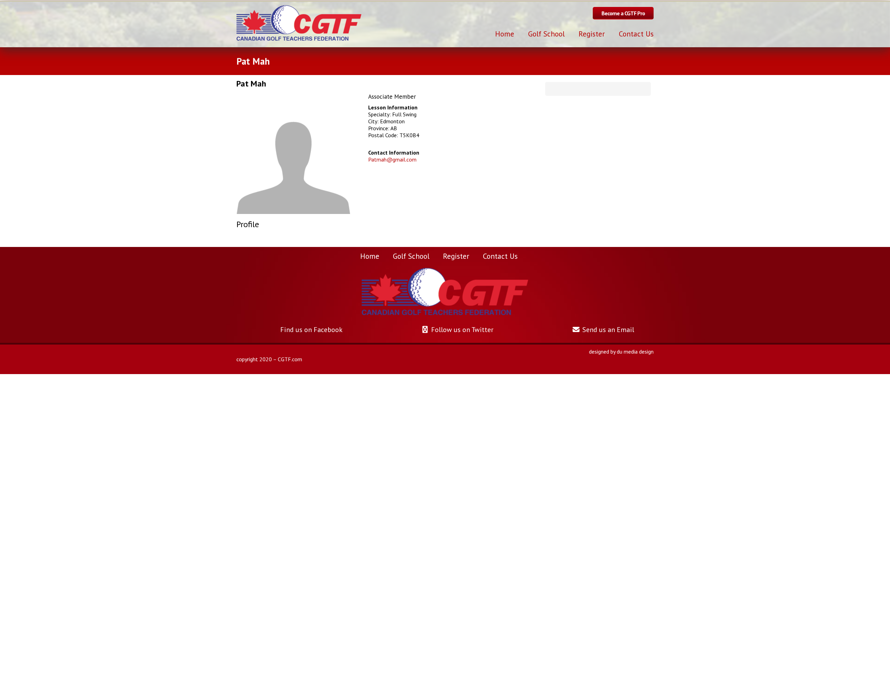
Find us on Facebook (310, 329)
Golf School (411, 256)
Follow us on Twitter (461, 329)
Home (369, 256)
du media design (635, 351)
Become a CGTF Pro (623, 13)
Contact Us (500, 256)
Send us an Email (607, 329)
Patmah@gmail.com (392, 159)
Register (456, 256)
